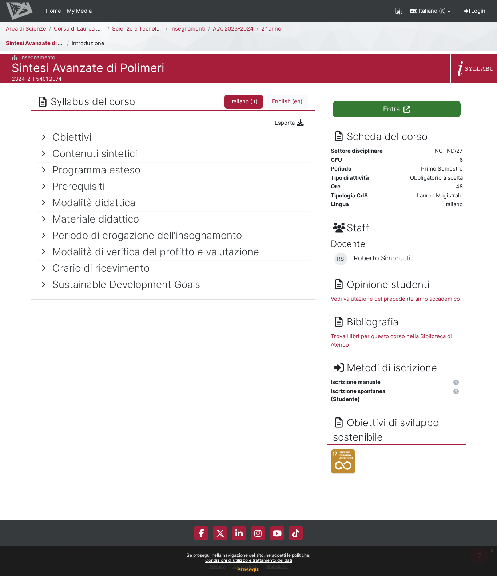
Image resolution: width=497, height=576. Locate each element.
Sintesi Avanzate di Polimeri (43, 43)
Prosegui (248, 569)
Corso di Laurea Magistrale (88, 28)
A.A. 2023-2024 (233, 28)
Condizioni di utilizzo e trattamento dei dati (248, 560)
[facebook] (201, 533)
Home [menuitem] (53, 10)
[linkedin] (239, 533)
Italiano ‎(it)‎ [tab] (243, 101)
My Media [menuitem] (79, 10)
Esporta (285, 122)
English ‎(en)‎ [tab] (287, 101)
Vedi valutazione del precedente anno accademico (395, 298)
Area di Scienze (26, 28)
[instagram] (258, 533)
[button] (430, 11)
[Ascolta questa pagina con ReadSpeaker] (399, 11)
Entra (392, 109)
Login (477, 10)
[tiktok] (295, 533)
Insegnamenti (187, 28)
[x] (220, 533)
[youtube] (277, 533)
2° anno (271, 28)
